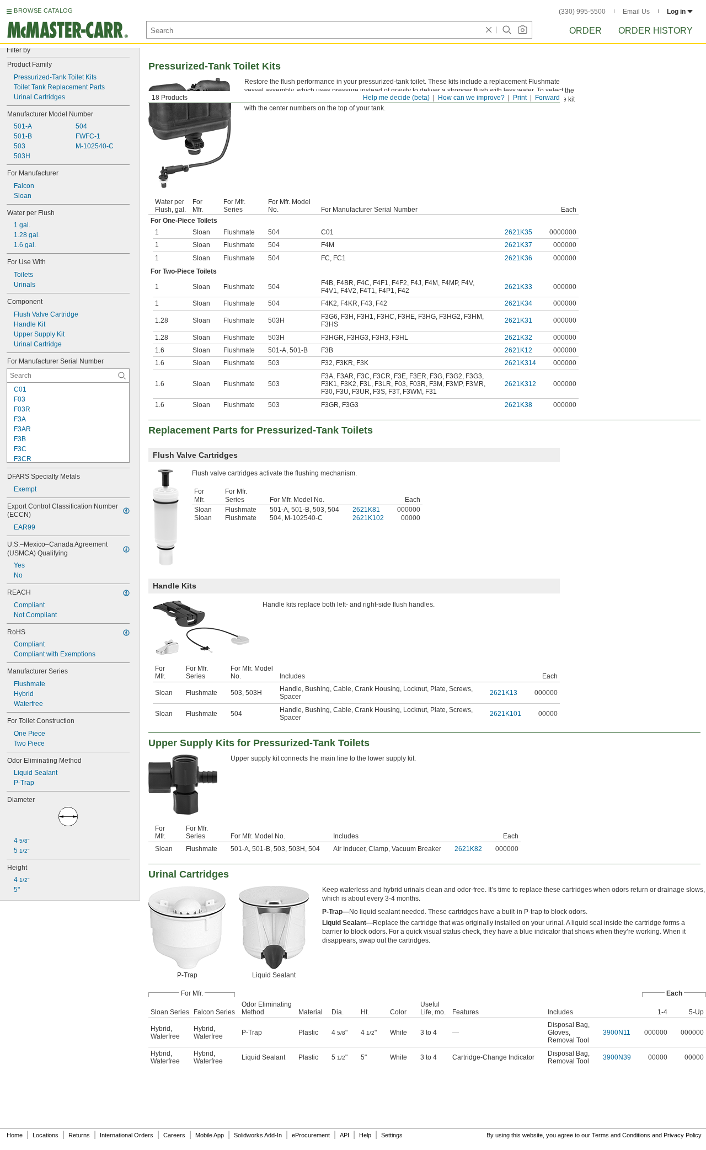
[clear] (488, 29)
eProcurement (311, 1135)
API (344, 1135)
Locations (45, 1135)
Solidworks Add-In (258, 1135)
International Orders (126, 1135)
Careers (174, 1135)
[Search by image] (522, 29)
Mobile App (209, 1135)
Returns (79, 1135)
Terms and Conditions (621, 1135)
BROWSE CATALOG (43, 10)
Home (15, 1135)
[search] (121, 375)
